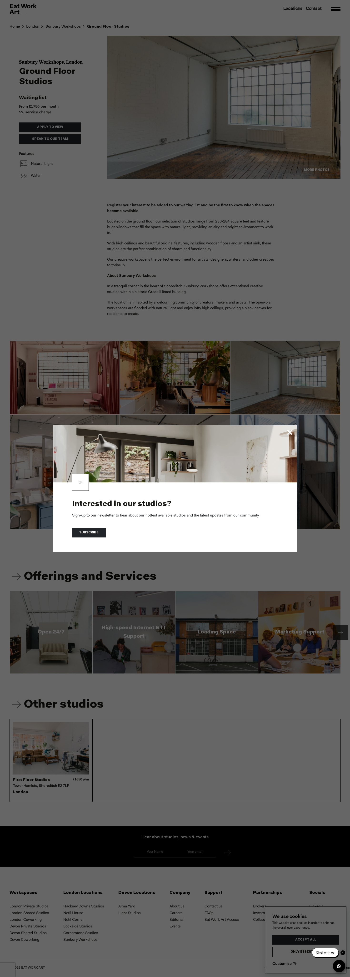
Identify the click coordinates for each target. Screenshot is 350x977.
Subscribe (89, 532)
